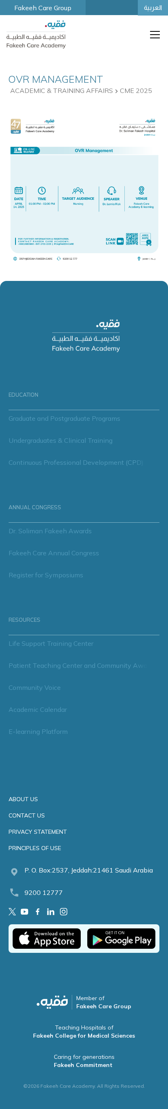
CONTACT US (27, 815)
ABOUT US (23, 799)
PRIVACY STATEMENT (38, 831)
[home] (38, 34)
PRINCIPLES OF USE (35, 848)
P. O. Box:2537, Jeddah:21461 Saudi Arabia (88, 870)
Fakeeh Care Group (42, 8)
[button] (153, 34)
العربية (153, 7)
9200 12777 (43, 892)
